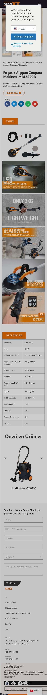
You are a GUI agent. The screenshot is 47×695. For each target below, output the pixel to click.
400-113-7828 (10, 676)
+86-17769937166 (11, 652)
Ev (4, 62)
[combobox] (7, 529)
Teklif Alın (11, 583)
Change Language (23, 36)
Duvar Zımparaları (27, 62)
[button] (7, 104)
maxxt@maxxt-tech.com (14, 666)
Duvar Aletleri (12, 62)
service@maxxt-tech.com (14, 673)
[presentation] (5, 458)
